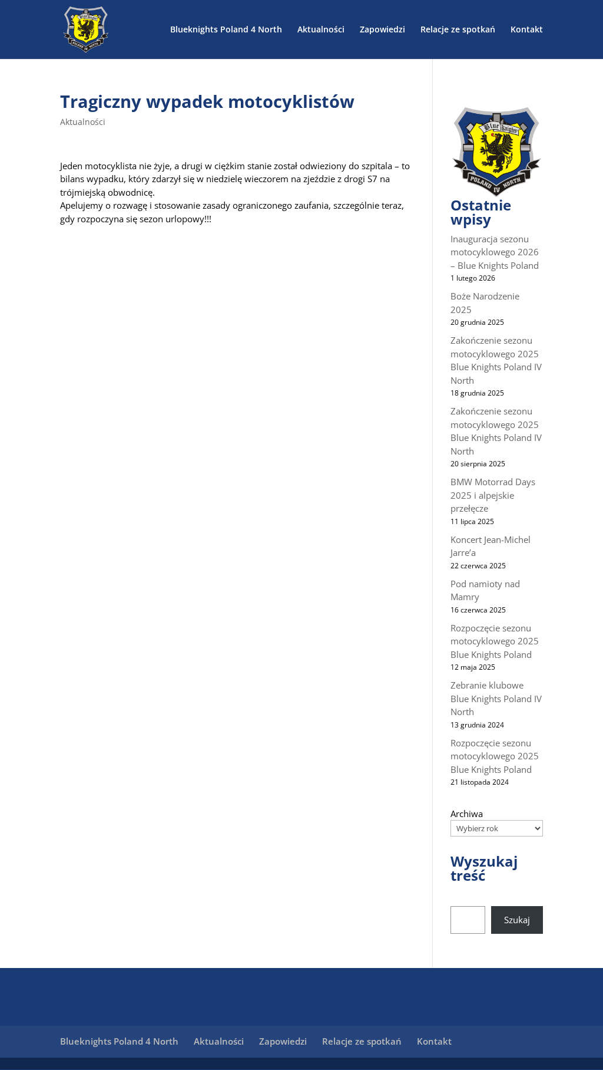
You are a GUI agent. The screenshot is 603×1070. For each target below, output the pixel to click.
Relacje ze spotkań (457, 30)
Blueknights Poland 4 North (226, 30)
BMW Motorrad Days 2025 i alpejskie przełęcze (492, 495)
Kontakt (527, 30)
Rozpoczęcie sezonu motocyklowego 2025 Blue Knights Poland (494, 641)
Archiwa (466, 813)
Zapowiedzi (382, 30)
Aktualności (320, 30)
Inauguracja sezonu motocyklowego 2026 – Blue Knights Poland (494, 252)
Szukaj (517, 920)
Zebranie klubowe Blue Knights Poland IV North (496, 698)
